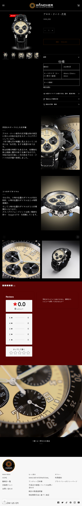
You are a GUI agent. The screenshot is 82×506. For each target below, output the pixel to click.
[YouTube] (79, 502)
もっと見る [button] (32, 474)
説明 (44, 57)
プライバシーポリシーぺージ (66, 481)
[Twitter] (62, 502)
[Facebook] (58, 502)
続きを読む (46, 87)
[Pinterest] (71, 502)
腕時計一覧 (6, 481)
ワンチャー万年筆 (35, 481)
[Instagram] (75, 502)
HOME (4, 477)
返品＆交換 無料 (51, 104)
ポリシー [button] (58, 474)
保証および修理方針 (52, 99)
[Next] (78, 237)
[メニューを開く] (5, 5)
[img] (7, 286)
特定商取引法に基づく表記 (39, 495)
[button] (19, 317)
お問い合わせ (7, 488)
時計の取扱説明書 (35, 491)
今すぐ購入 (61, 49)
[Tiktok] (66, 502)
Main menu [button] (6, 474)
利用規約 (58, 477)
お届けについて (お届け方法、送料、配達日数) (60, 93)
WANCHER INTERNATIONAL (39, 477)
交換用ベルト (7, 485)
